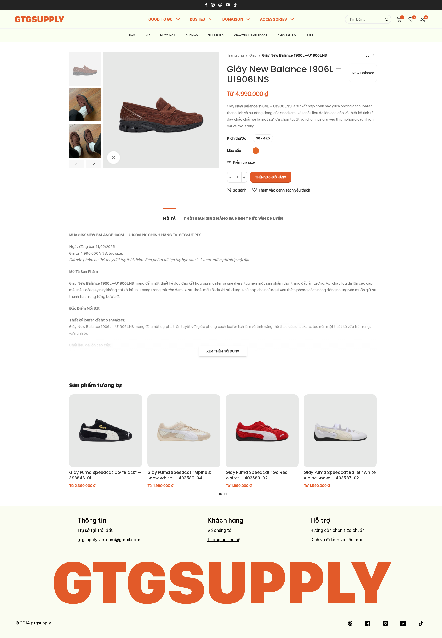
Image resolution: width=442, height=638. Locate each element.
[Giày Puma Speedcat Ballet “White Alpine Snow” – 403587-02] (340, 430)
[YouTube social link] (228, 5)
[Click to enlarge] (113, 157)
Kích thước (236, 138)
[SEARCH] (386, 19)
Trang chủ (235, 55)
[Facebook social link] (206, 5)
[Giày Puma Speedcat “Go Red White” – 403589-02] (262, 430)
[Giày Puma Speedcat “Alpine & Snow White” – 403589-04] (183, 430)
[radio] (263, 138)
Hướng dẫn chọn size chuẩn (337, 530)
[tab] (169, 216)
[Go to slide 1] (220, 494)
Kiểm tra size (244, 162)
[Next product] (374, 55)
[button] (76, 164)
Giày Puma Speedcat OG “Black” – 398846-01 (105, 475)
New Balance (363, 72)
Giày (253, 55)
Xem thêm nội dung (223, 351)
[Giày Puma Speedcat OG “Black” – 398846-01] (105, 430)
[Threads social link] (220, 5)
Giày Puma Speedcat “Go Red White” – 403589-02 (257, 475)
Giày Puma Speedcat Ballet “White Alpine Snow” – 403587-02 (340, 475)
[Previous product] (361, 55)
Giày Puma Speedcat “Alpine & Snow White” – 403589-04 (179, 475)
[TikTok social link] (235, 5)
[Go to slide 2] (225, 494)
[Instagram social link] (212, 5)
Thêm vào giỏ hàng (270, 177)
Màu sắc (234, 150)
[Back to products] (367, 55)
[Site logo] (39, 18)
